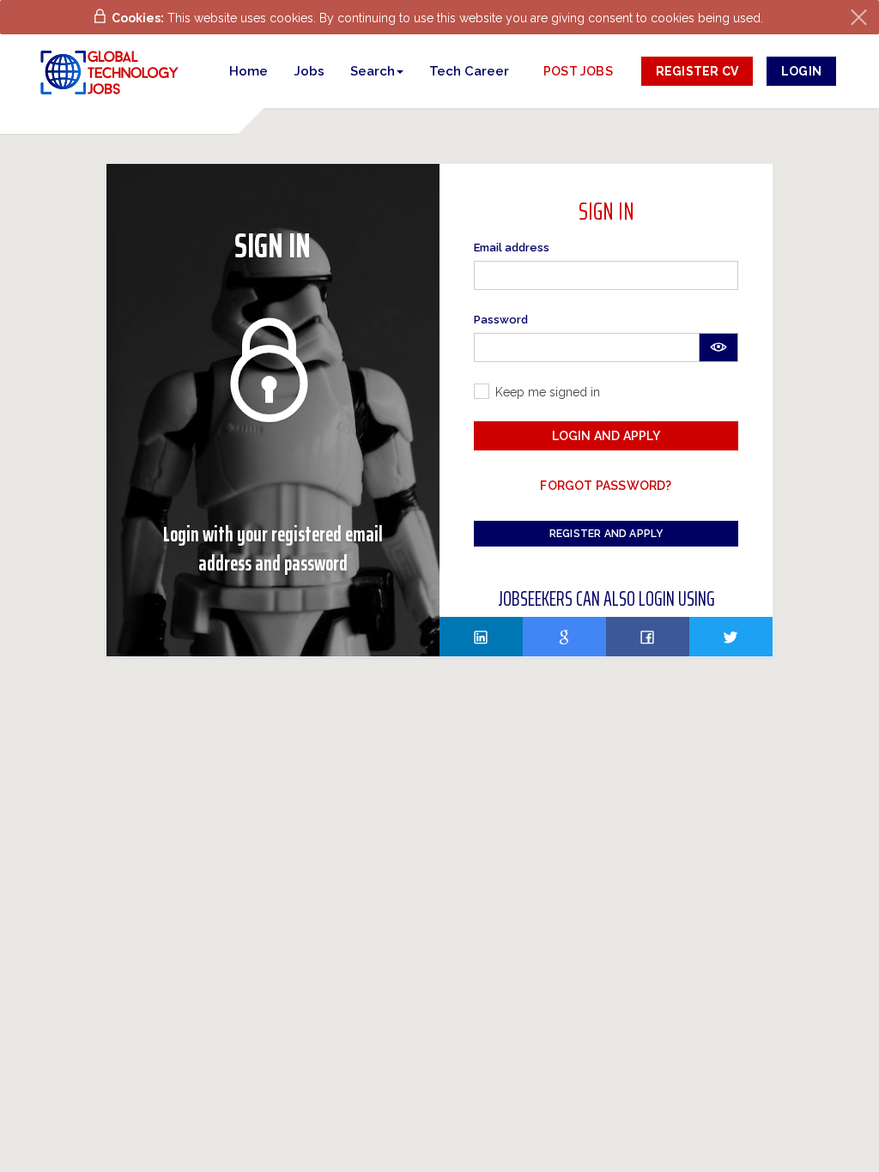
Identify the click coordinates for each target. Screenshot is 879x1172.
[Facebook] (647, 636)
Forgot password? (605, 485)
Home (248, 71)
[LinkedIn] (481, 636)
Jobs (309, 71)
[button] (376, 71)
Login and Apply (606, 436)
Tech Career (469, 71)
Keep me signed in (547, 392)
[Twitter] (731, 636)
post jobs (578, 71)
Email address (511, 247)
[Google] (564, 636)
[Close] (858, 17)
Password (501, 319)
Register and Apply (606, 534)
